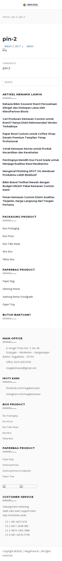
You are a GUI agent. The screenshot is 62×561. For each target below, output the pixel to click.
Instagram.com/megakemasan (23, 394)
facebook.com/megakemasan (23, 388)
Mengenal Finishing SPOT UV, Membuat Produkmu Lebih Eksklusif (29, 173)
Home (6, 17)
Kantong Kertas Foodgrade (18, 296)
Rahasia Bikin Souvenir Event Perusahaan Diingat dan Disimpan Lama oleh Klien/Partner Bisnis (30, 107)
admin (30, 46)
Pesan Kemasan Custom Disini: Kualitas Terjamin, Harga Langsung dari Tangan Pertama (28, 201)
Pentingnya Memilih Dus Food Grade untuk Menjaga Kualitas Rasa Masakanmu (31, 161)
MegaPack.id (31, 551)
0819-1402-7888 (20, 530)
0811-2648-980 (19, 526)
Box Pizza (8, 236)
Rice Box (7, 251)
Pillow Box (8, 259)
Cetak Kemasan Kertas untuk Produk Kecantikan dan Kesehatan (27, 150)
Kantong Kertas (11, 288)
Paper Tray (9, 304)
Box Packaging (11, 228)
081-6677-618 (19, 521)
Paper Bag (8, 281)
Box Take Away (11, 243)
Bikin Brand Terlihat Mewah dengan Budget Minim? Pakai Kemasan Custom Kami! (28, 186)
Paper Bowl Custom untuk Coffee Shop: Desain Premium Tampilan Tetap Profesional (29, 137)
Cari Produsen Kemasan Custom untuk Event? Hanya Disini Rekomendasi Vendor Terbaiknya (30, 122)
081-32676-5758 (20, 534)
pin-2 (14, 17)
